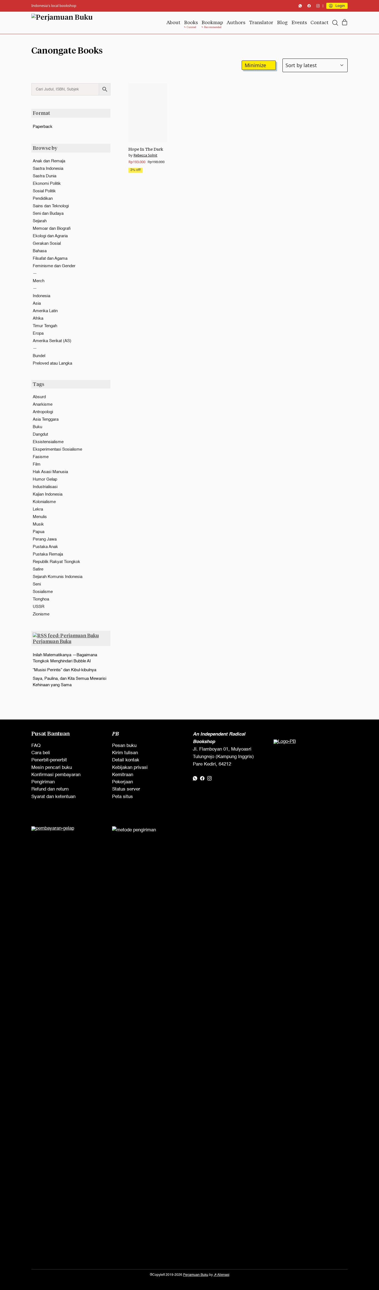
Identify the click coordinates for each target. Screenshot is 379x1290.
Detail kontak (125, 760)
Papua (38, 532)
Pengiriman (43, 782)
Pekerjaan (122, 782)
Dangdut (40, 434)
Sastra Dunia (44, 176)
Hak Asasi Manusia (50, 472)
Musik (38, 524)
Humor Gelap (45, 479)
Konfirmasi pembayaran (55, 775)
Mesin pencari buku (51, 768)
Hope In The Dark (145, 149)
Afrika (38, 318)
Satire (38, 569)
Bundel (39, 356)
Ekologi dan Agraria (50, 236)
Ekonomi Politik (47, 183)
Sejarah (40, 221)
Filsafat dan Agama (50, 258)
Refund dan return (50, 789)
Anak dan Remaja (49, 161)
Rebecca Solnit (145, 155)
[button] (259, 65)
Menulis (40, 517)
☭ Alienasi (221, 1275)
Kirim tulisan (125, 753)
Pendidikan (43, 198)
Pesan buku (124, 746)
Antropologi (43, 412)
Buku (37, 427)
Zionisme (41, 614)
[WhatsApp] (300, 5)
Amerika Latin (45, 311)
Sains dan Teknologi (51, 206)
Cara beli (40, 753)
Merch (38, 281)
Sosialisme (43, 592)
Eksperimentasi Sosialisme (57, 449)
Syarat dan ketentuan (53, 797)
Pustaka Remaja (48, 554)
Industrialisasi (45, 487)
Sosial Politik (44, 191)
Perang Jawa (45, 539)
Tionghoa (41, 599)
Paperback (42, 127)
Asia (37, 303)
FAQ (36, 746)
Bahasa (40, 251)
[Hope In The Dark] (147, 112)
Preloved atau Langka (52, 363)
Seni (37, 584)
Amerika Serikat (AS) (52, 341)
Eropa (38, 333)
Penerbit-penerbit (49, 760)
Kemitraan (122, 775)
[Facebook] (309, 5)
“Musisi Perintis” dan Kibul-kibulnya (64, 670)
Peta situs (122, 797)
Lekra (38, 509)
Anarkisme (42, 404)
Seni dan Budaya (48, 213)
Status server (126, 789)
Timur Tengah (45, 326)
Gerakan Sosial (47, 243)
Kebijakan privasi (130, 768)
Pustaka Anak (45, 547)
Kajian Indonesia (47, 494)
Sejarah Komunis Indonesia (57, 577)
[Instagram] (318, 5)
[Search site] (335, 23)
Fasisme (41, 457)
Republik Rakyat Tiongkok (56, 562)
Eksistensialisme (48, 442)
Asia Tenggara (46, 419)
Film (37, 464)
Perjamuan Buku (52, 641)
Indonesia (41, 296)
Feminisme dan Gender (54, 266)
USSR (38, 607)
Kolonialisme (44, 502)
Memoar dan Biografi (52, 228)
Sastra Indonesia (48, 168)
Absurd (39, 397)
